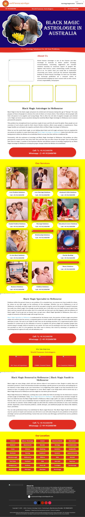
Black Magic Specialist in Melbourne (19, 317)
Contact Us (79, 3)
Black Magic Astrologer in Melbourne (49, 132)
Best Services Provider (56, 508)
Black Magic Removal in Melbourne (42, 397)
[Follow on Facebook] (35, 502)
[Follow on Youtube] (42, 502)
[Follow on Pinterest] (46, 502)
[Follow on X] (38, 502)
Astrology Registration (68, 3)
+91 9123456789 (10, 9)
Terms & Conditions (55, 510)
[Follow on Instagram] (49, 502)
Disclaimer (27, 510)
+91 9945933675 (68, 508)
